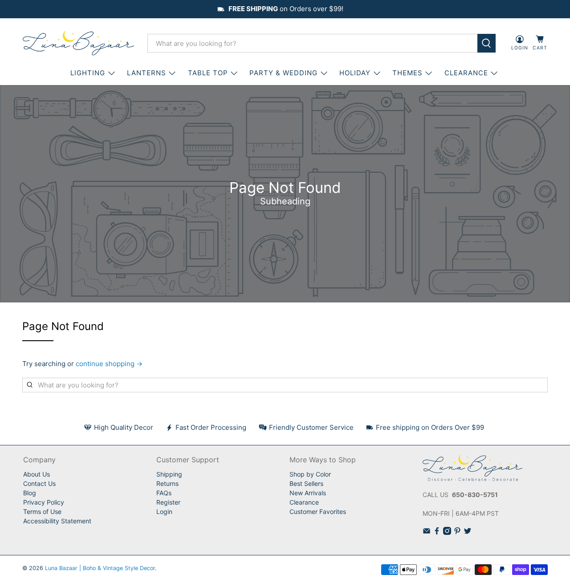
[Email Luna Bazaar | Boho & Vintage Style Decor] (427, 532)
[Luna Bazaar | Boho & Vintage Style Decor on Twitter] (468, 532)
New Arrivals (307, 493)
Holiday (354, 73)
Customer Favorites (317, 511)
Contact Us (39, 483)
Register (168, 502)
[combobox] (312, 43)
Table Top (208, 73)
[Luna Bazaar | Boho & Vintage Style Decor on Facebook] (437, 532)
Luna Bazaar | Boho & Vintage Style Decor (100, 568)
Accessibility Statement (57, 521)
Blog (29, 493)
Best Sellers (306, 483)
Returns (167, 483)
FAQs (163, 493)
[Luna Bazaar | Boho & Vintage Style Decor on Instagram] (447, 532)
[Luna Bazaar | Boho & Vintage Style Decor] (78, 43)
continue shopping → (109, 363)
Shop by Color (310, 474)
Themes (407, 73)
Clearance (304, 502)
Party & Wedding (283, 73)
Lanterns (146, 73)
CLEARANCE (466, 73)
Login (164, 511)
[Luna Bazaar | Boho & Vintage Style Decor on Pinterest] (457, 532)
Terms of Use (42, 511)
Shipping (169, 474)
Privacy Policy (43, 502)
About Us (36, 474)
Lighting (87, 73)
